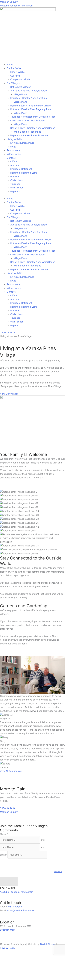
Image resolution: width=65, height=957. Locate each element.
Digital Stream (48, 944)
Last (42, 847)
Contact (11, 158)
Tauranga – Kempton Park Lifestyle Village (33, 116)
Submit (9, 881)
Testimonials (13, 150)
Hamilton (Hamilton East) (23, 172)
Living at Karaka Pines (22, 142)
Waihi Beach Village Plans (27, 131)
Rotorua (14, 176)
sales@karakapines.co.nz (20, 910)
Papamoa (15, 191)
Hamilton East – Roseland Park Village (30, 105)
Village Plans (20, 94)
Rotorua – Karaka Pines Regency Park (30, 109)
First (42, 839)
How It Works (17, 72)
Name (4, 834)
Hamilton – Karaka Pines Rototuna (28, 98)
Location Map (7, 929)
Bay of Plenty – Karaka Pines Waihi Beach (32, 128)
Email (4, 854)
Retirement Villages (20, 87)
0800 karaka (15, 906)
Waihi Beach (17, 187)
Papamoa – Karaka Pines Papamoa (29, 135)
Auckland (15, 165)
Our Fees (15, 75)
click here (58, 871)
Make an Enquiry (9, 1)
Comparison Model (20, 79)
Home (10, 64)
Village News (13, 154)
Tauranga (15, 184)
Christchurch (17, 180)
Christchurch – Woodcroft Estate (27, 120)
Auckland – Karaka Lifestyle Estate (29, 90)
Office (13, 161)
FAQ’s (13, 146)
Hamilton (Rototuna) (21, 169)
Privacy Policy (7, 948)
